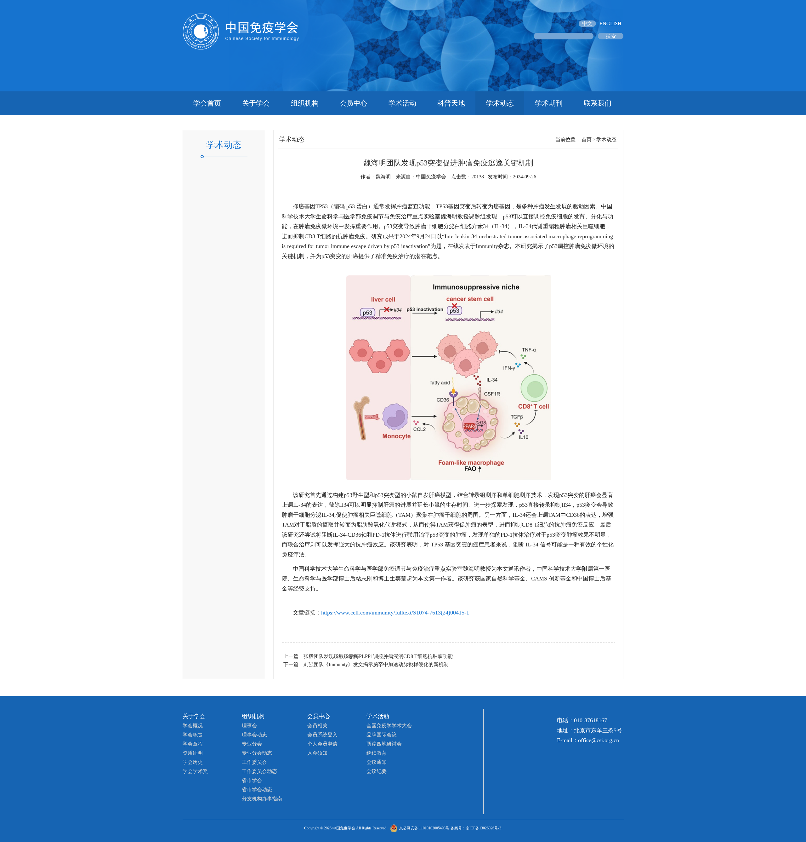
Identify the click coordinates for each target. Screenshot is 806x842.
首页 (587, 139)
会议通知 (376, 762)
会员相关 (317, 725)
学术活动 (402, 103)
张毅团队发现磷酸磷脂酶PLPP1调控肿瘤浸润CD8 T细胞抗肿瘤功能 (378, 656)
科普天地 (451, 103)
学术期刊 (549, 103)
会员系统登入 (322, 734)
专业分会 (252, 744)
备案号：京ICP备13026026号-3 (476, 828)
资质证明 (193, 753)
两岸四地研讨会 (384, 744)
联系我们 (597, 103)
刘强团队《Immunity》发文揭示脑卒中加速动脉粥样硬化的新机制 (376, 664)
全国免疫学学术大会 (389, 725)
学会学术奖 (195, 771)
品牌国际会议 (381, 734)
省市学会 (252, 780)
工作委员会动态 (259, 771)
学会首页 (207, 103)
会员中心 (353, 103)
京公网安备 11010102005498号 (424, 828)
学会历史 (193, 762)
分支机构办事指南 (262, 798)
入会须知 (317, 753)
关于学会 (256, 103)
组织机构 (305, 103)
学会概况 (193, 725)
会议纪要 (376, 771)
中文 (587, 23)
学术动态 (500, 103)
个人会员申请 (322, 744)
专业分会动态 (257, 753)
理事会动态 (254, 734)
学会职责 (193, 734)
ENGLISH (610, 23)
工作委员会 (254, 762)
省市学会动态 (257, 789)
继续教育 (376, 753)
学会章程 (193, 744)
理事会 (249, 725)
